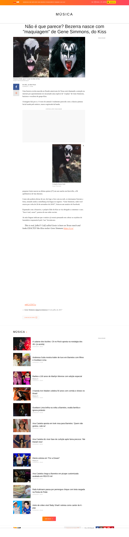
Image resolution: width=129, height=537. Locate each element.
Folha (56, 7)
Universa (72, 7)
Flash (22, 7)
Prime (102, 7)
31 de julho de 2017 (55, 310)
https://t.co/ (68, 228)
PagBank (57, 2)
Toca (106, 7)
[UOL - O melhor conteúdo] (16, 2)
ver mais (48, 519)
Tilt (82, 7)
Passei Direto (50, 2)
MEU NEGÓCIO (42, 2)
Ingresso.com (27, 2)
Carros (44, 7)
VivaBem (78, 7)
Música (64, 14)
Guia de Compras (113, 7)
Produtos (16, 7)
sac (92, 2)
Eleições (27, 7)
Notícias (33, 7)
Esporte (61, 7)
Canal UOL (90, 7)
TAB (99, 7)
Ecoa (85, 7)
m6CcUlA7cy (30, 304)
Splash (66, 7)
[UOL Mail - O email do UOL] (97, 2)
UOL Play (62, 2)
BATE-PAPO (35, 2)
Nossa (96, 7)
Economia (50, 7)
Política (39, 7)
